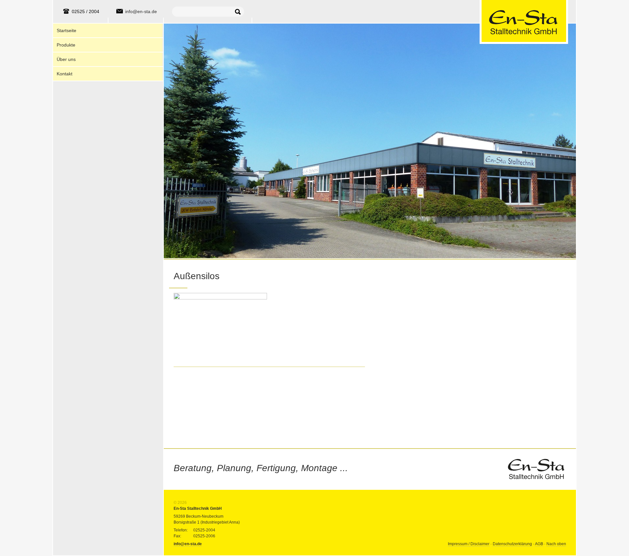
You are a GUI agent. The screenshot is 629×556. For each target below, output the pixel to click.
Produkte (66, 45)
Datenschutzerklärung (512, 544)
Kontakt (64, 73)
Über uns (66, 59)
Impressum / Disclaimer (468, 544)
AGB (539, 544)
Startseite (66, 30)
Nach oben (556, 544)
